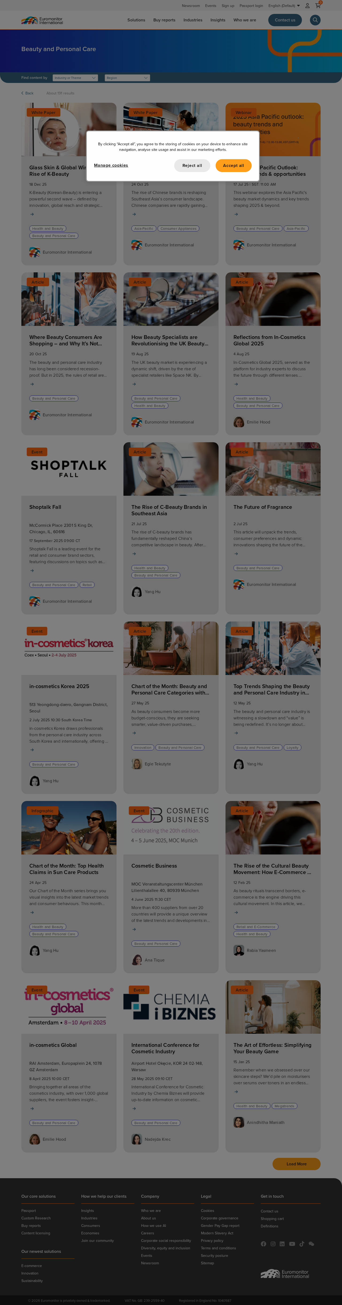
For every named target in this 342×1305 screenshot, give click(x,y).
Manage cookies (111, 165)
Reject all (192, 165)
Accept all (233, 165)
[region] (173, 156)
